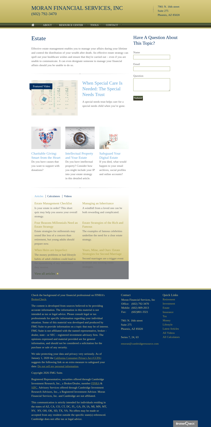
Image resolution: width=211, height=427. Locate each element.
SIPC (34, 387)
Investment (169, 303)
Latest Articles (171, 328)
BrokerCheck (38, 299)
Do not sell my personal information (58, 366)
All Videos (169, 332)
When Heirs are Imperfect (50, 250)
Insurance (168, 312)
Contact (112, 25)
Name (136, 52)
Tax (165, 316)
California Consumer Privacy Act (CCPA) (77, 358)
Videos (68, 196)
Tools (94, 25)
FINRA (95, 383)
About (47, 25)
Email (136, 64)
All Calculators (171, 337)
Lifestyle (168, 324)
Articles (38, 196)
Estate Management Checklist (53, 203)
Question (138, 75)
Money (167, 320)
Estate (166, 307)
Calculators (53, 196)
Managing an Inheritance (98, 203)
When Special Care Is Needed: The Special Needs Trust (102, 88)
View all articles (44, 273)
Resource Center (71, 25)
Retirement (169, 299)
